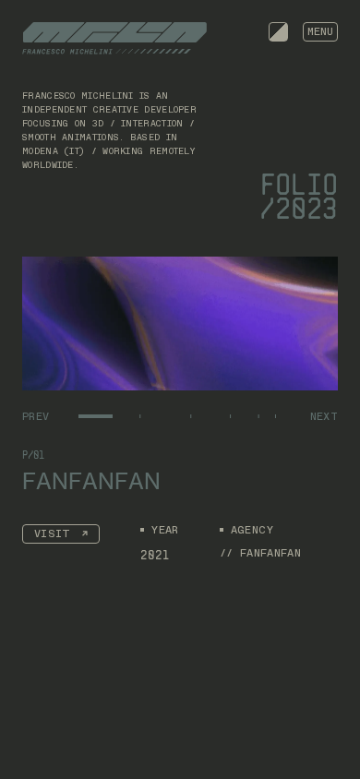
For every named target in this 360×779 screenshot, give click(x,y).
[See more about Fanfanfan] (180, 323)
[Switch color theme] (278, 32)
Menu (320, 31)
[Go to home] (114, 38)
